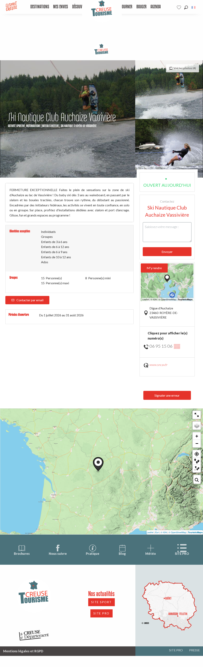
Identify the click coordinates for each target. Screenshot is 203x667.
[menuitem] (39, 7)
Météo (150, 553)
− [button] (196, 443)
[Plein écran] (196, 414)
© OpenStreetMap (177, 532)
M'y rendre (154, 268)
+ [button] (196, 436)
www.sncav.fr (158, 365)
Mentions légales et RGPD (23, 651)
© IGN (164, 532)
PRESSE (194, 650)
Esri (157, 532)
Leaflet (150, 532)
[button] (186, 7)
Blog (122, 553)
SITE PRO (182, 553)
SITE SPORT (101, 602)
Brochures (22, 553)
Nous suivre (58, 553)
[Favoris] (179, 7)
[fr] (194, 7)
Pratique (92, 553)
